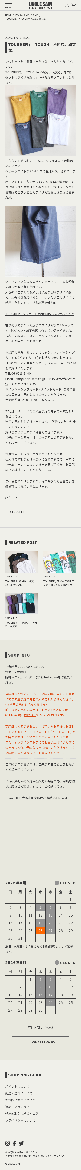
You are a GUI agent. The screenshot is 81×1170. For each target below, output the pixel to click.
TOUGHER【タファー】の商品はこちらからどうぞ (39, 314)
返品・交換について (18, 1106)
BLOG (26, 38)
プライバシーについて (20, 1120)
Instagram (51, 677)
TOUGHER (18, 511)
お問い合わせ (44, 1027)
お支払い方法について (20, 1100)
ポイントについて (17, 1086)
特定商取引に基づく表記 (21, 1113)
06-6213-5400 (43, 1042)
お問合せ (30, 715)
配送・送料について (18, 1093)
